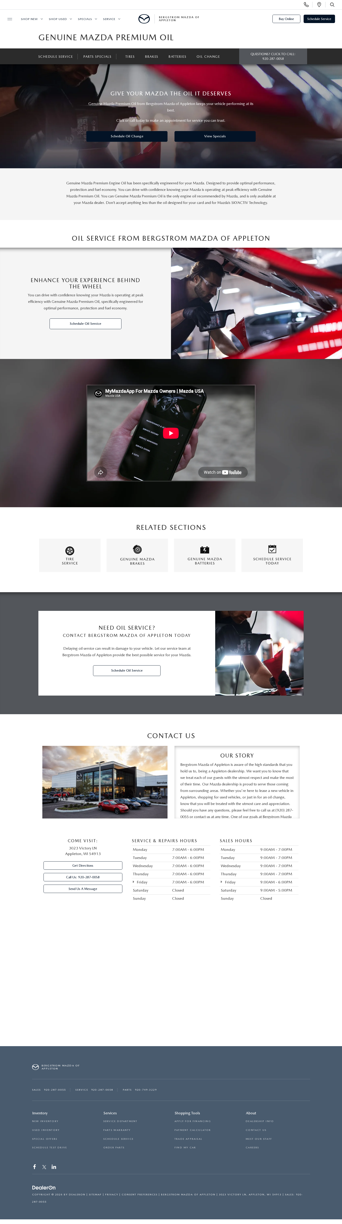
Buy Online (286, 19)
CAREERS (252, 1147)
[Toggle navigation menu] (7, 19)
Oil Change (208, 56)
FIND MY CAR (185, 1147)
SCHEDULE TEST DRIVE (49, 1147)
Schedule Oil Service (85, 323)
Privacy (111, 1194)
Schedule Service (319, 19)
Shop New (29, 19)
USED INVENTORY (46, 1130)
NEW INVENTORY (45, 1121)
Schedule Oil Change (127, 136)
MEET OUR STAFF (259, 1138)
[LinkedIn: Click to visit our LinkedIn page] (54, 1167)
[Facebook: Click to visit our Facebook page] (35, 1167)
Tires (130, 56)
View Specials (215, 136)
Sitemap (95, 1194)
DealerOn (77, 1194)
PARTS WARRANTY (117, 1130)
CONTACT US (256, 1130)
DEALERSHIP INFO (260, 1121)
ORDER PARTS (113, 1147)
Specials (85, 19)
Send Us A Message (83, 889)
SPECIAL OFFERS (44, 1138)
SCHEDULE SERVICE (118, 1138)
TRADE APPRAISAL (188, 1138)
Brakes (151, 56)
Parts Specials (97, 56)
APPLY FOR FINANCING (192, 1121)
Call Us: (83, 877)
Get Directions (82, 865)
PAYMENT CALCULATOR (192, 1130)
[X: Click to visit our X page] (44, 1167)
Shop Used (58, 19)
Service (109, 19)
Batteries (177, 56)
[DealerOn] (44, 1188)
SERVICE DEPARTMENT (120, 1121)
